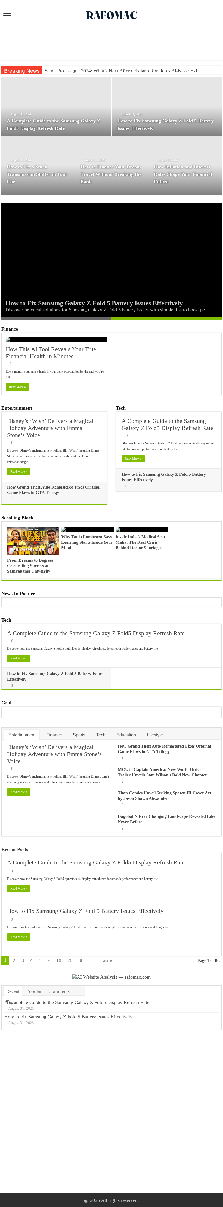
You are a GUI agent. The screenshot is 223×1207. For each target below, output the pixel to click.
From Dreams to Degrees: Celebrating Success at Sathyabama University (31, 565)
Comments (59, 991)
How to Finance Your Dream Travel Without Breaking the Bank (110, 174)
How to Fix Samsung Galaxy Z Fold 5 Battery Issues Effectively (94, 303)
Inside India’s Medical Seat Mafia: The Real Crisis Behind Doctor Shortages (140, 542)
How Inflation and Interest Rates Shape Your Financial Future (183, 174)
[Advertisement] (111, 42)
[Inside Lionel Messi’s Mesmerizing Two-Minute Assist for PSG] (44, 68)
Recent (13, 991)
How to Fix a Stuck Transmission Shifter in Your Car (37, 174)
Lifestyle (155, 735)
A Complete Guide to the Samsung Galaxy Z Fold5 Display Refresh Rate (167, 424)
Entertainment (16, 408)
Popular (34, 991)
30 (81, 960)
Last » (106, 960)
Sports (79, 735)
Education (126, 735)
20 (69, 960)
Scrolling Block (17, 517)
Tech (121, 408)
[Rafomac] (111, 14)
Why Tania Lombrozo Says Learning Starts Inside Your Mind (87, 542)
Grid (6, 702)
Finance (9, 329)
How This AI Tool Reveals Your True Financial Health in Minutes (51, 353)
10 (58, 960)
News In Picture (18, 593)
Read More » (17, 387)
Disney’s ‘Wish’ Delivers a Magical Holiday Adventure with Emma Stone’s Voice (50, 427)
